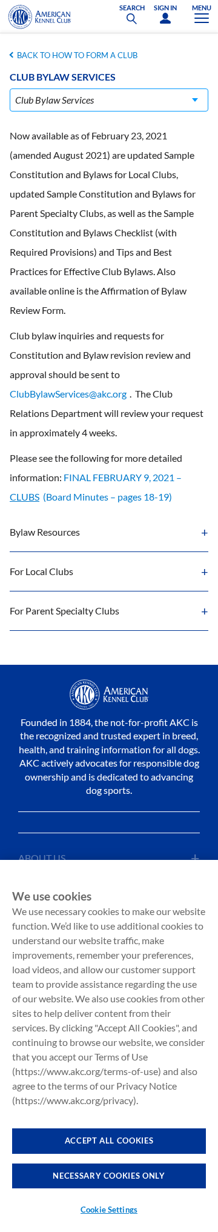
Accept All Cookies (109, 1140)
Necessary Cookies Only (109, 1175)
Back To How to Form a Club (77, 55)
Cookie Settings (109, 1209)
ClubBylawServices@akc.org (68, 393)
